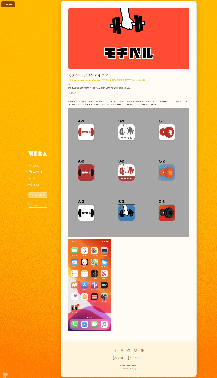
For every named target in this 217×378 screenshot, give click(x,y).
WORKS (37, 172)
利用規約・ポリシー (129, 369)
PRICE (36, 184)
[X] (115, 350)
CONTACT (40, 195)
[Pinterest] (142, 350)
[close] (4, 4)
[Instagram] (135, 350)
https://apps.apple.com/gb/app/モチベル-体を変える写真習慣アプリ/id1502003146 (108, 80)
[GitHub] (128, 350)
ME (34, 178)
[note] (122, 350)
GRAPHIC (75, 93)
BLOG (36, 165)
